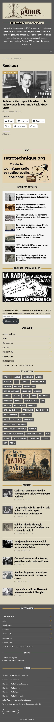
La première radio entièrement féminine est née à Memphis (30, 591)
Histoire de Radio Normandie (13, 696)
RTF (47, 434)
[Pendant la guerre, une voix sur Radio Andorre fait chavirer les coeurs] (8, 575)
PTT (42, 401)
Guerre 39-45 (8, 352)
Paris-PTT (8, 401)
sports (7, 438)
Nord (34, 396)
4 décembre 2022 (22, 534)
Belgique (25, 382)
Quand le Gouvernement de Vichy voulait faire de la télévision (30, 236)
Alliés (5, 338)
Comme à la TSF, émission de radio (15, 676)
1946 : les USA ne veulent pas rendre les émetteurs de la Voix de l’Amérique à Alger (32, 217)
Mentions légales (10, 658)
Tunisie (45, 438)
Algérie (17, 377)
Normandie (43, 396)
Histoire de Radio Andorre (12, 688)
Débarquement (38, 382)
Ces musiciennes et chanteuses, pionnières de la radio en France (31, 560)
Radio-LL (31, 405)
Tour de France (19, 438)
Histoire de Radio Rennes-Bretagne (15, 684)
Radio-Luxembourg (12, 410)
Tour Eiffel (34, 438)
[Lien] (27, 182)
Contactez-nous (10, 711)
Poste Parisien (31, 401)
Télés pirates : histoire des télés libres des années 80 (22, 704)
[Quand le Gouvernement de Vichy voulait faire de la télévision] (10, 238)
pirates (18, 401)
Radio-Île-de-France (12, 419)
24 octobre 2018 (11, 111)
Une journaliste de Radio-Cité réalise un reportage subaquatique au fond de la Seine (32, 544)
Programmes (8, 356)
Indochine (26, 391)
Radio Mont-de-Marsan (13, 434)
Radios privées (8, 361)
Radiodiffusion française (15, 424)
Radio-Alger (19, 405)
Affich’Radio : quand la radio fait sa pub (17, 700)
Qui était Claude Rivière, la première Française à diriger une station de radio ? (31, 527)
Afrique (7, 377)
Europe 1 (7, 386)
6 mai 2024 (19, 517)
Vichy (12, 443)
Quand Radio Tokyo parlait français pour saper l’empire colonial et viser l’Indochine (31, 257)
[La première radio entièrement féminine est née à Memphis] (8, 591)
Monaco (16, 396)
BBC (16, 382)
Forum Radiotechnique (11, 680)
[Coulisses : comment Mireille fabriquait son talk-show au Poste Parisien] (8, 493)
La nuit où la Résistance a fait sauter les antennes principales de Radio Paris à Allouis (32, 196)
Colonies (6, 347)
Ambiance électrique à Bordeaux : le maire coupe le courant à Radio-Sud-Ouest (25, 104)
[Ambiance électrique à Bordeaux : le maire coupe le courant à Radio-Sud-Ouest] (27, 84)
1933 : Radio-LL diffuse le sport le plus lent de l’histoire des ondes (32, 246)
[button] (50, 51)
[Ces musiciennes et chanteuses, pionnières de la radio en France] (8, 561)
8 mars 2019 (20, 595)
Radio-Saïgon (42, 410)
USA (5, 443)
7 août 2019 (20, 581)
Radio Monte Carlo (35, 434)
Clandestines (8, 343)
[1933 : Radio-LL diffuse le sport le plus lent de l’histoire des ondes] (10, 248)
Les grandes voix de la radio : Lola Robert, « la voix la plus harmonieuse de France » (32, 510)
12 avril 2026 (20, 500)
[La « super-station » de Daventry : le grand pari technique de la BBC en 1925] (10, 227)
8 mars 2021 (20, 564)
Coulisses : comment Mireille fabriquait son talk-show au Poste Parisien (32, 493)
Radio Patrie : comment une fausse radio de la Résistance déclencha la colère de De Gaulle (31, 207)
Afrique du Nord (9, 334)
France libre (29, 386)
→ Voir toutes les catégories (18, 365)
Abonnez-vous (11, 321)
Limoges (37, 391)
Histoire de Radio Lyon (11, 692)
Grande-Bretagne (11, 391)
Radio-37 (7, 405)
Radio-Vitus (26, 415)
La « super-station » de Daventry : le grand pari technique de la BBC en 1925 (32, 227)
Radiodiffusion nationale (15, 429)
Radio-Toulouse (10, 415)
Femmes (17, 386)
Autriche (8, 382)
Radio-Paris (28, 410)
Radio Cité (28, 419)
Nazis (25, 396)
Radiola (32, 429)
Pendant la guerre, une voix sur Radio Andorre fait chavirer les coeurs (30, 575)
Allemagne (28, 377)
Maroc (7, 396)
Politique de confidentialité (14, 660)
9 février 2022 (20, 551)
